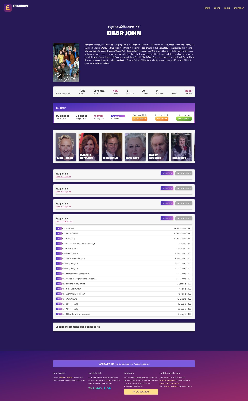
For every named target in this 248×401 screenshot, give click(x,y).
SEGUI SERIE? (184, 118)
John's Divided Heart (73, 293)
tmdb (107, 380)
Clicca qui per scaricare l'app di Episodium (124, 363)
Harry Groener (155, 156)
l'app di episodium (172, 386)
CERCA (217, 8)
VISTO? (59, 228)
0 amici (98, 115)
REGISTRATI (239, 8)
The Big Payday (71, 288)
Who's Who (69, 298)
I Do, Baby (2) (70, 268)
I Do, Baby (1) (70, 263)
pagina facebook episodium (170, 383)
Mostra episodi (63, 176)
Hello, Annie (69, 248)
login (63, 108)
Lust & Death (70, 253)
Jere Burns (110, 158)
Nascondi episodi (64, 221)
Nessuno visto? (184, 173)
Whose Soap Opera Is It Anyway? (78, 243)
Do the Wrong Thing (73, 283)
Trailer (188, 90)
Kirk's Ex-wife (70, 233)
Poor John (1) (70, 303)
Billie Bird (179, 158)
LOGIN (227, 8)
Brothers (68, 228)
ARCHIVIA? (162, 118)
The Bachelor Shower (73, 258)
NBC (115, 90)
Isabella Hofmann (86, 156)
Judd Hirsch (65, 158)
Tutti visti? (167, 173)
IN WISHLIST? (140, 118)
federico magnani (66, 377)
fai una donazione (141, 391)
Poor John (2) (70, 308)
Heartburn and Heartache (76, 313)
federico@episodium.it (168, 380)
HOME (207, 8)
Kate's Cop (68, 238)
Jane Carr (132, 158)
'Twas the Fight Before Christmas (79, 278)
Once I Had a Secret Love (75, 273)
